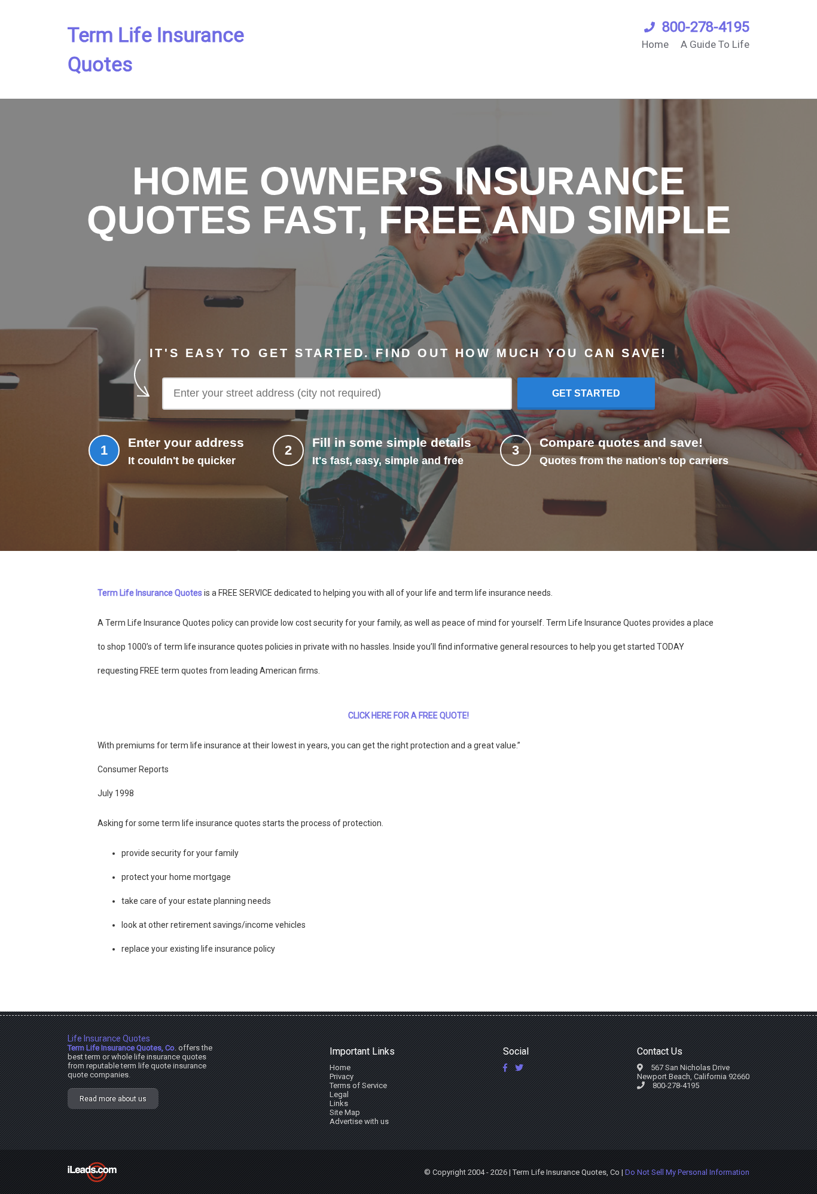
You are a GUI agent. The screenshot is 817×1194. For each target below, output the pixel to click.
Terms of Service (358, 1085)
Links (339, 1103)
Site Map (345, 1112)
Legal (339, 1094)
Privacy (341, 1076)
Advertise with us (359, 1121)
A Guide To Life (715, 44)
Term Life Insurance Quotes (156, 49)
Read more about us (113, 1099)
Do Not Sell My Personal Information (687, 1172)
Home (655, 44)
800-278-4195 (705, 27)
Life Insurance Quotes (109, 1038)
